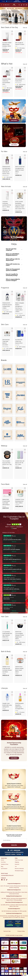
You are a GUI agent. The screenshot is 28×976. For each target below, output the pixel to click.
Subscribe (14, 845)
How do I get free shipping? (11, 249)
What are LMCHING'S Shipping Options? (12, 254)
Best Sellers (10, 8)
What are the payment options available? (13, 269)
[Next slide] (25, 44)
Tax (16, 866)
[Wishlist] (24, 4)
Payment (17, 864)
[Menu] (1, 4)
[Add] (12, 31)
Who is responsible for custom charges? (13, 279)
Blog (2, 866)
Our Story (3, 862)
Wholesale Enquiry (19, 870)
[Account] (21, 4)
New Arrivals (18, 8)
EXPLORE (7, 237)
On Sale (3, 8)
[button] (24, 975)
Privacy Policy (21, 931)
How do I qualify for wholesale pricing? (12, 274)
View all (25, 27)
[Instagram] (4, 880)
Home (2, 860)
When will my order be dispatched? (13, 259)
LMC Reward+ (4, 868)
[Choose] (25, 31)
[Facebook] (2, 880)
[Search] (19, 4)
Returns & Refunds (19, 868)
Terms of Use (6, 931)
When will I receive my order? (13, 264)
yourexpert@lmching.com (7, 875)
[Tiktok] (6, 880)
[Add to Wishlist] (12, 34)
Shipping (17, 862)
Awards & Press (4, 864)
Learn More (14, 120)
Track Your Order (19, 860)
